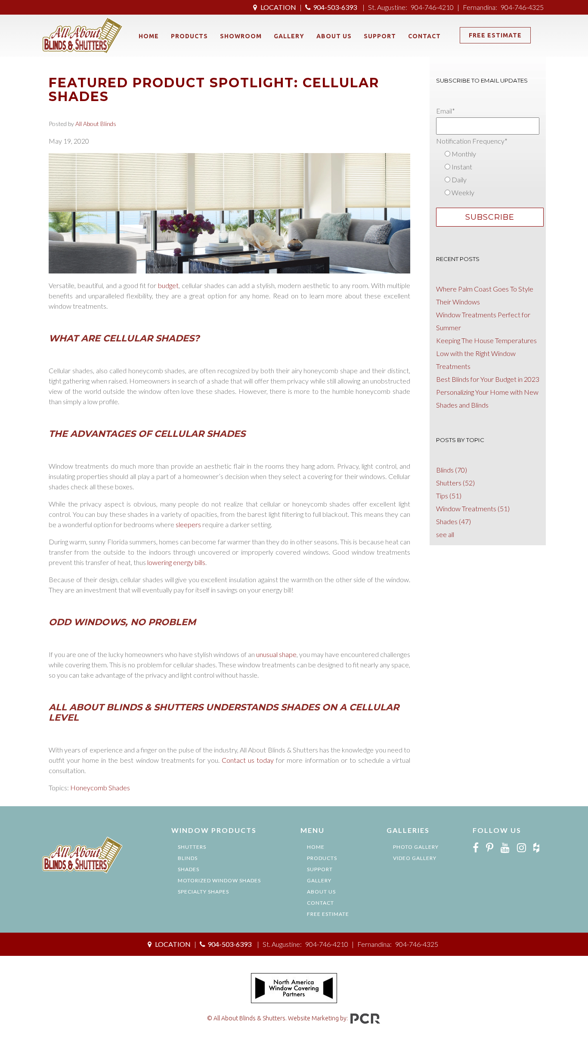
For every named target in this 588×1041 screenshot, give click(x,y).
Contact (320, 903)
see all (445, 534)
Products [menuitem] (189, 36)
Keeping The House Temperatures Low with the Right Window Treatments (486, 353)
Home (316, 847)
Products (322, 858)
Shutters (455, 483)
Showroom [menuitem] (241, 36)
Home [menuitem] (149, 36)
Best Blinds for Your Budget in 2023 (487, 379)
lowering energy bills (176, 562)
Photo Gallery (416, 847)
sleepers (188, 524)
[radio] (491, 153)
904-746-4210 (432, 7)
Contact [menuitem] (424, 36)
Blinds (451, 470)
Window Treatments (473, 508)
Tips (448, 495)
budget (168, 285)
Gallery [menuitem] (289, 36)
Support (320, 869)
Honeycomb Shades (100, 787)
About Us (321, 891)
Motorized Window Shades (219, 880)
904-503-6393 (335, 7)
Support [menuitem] (380, 36)
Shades (453, 521)
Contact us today (248, 760)
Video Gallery (414, 858)
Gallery (319, 880)
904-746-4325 (522, 7)
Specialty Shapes (203, 891)
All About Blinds (95, 123)
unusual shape (276, 654)
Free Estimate (495, 35)
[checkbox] (491, 173)
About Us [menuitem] (334, 36)
